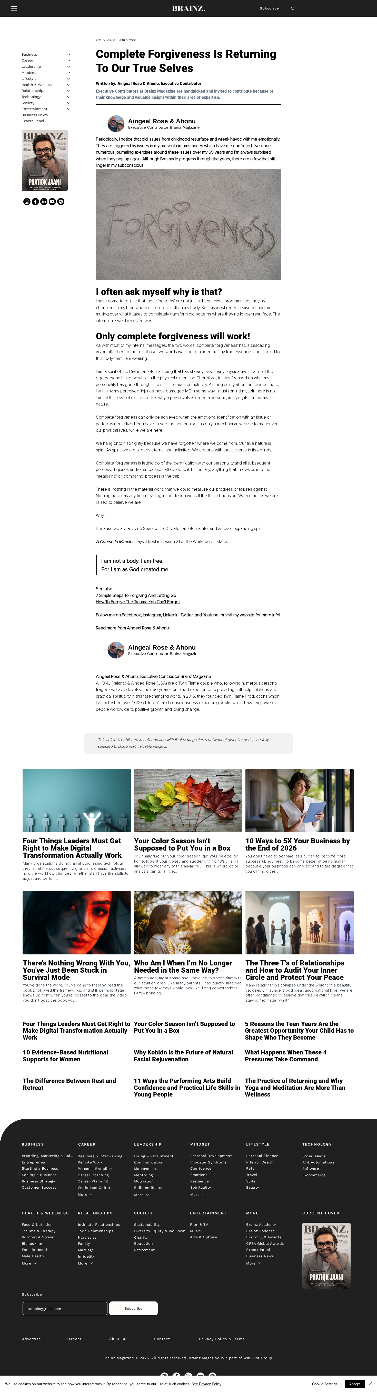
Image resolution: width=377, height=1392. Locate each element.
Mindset (29, 72)
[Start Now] (77, 863)
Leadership (31, 66)
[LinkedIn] (43, 201)
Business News (35, 115)
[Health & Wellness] (69, 85)
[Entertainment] (69, 109)
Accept (354, 1383)
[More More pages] (91, 1194)
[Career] (69, 60)
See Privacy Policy (206, 1383)
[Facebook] (35, 201)
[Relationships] (69, 91)
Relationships (33, 90)
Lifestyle (29, 78)
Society (28, 103)
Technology (31, 97)
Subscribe (269, 8)
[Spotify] (60, 201)
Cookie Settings (325, 1383)
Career (27, 60)
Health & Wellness (37, 85)
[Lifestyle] (69, 79)
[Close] (371, 1384)
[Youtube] (52, 201)
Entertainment (34, 109)
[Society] (69, 103)
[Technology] (69, 97)
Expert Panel (33, 121)
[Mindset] (69, 73)
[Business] (69, 55)
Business (29, 54)
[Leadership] (69, 67)
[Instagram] (27, 201)
